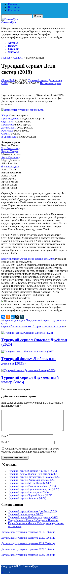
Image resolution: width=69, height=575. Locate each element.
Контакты (13, 10)
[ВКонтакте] (3, 317)
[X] (17, 317)
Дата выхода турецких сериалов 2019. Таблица (28, 532)
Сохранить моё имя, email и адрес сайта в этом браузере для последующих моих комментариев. (30, 450)
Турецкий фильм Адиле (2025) (25, 514)
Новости (13, 45)
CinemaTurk (8, 80)
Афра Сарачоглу (10, 157)
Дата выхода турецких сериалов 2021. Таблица (28, 543)
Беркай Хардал (9, 151)
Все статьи (14, 7)
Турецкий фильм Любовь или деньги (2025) (33, 474)
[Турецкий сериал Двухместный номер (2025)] (28, 370)
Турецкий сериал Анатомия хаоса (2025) (31, 480)
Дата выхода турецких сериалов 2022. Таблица (28, 549)
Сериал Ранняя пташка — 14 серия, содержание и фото (32, 326)
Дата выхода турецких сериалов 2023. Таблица (28, 554)
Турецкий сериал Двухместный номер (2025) (33, 477)
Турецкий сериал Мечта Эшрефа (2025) (30, 483)
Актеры (13, 42)
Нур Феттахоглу (10, 148)
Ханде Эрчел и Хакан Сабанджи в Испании (33, 520)
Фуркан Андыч (10, 166)
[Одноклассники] (8, 317)
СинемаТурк (9, 22)
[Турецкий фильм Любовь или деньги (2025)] (27, 351)
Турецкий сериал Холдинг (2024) (27, 498)
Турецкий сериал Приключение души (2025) (33, 489)
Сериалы (13, 48)
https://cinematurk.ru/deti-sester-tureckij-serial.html (28, 258)
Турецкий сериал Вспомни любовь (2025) (32, 486)
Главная (12, 4)
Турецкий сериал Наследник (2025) (28, 492)
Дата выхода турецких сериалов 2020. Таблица (28, 537)
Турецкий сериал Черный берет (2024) (30, 495)
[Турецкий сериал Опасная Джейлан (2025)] (27, 332)
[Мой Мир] (13, 317)
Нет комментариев (50, 83)
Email (5, 442)
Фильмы (13, 51)
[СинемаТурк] (9, 19)
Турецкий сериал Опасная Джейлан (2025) (32, 470)
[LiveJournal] (22, 317)
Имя (4, 436)
